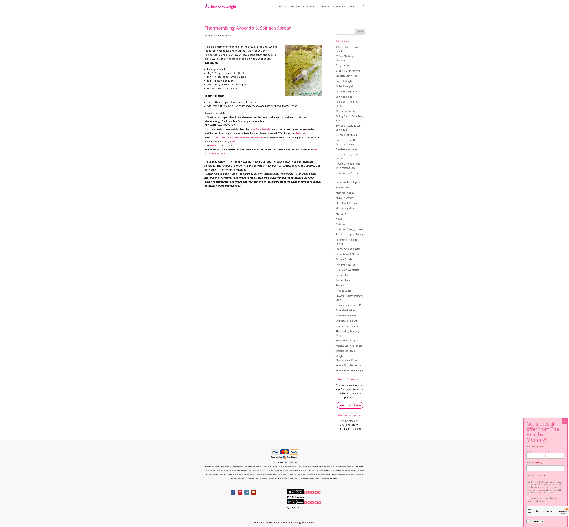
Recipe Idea (342, 275)
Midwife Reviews (345, 198)
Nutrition (341, 224)
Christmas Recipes (346, 111)
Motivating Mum (345, 208)
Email (534, 462)
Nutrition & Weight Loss (349, 229)
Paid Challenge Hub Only (349, 234)
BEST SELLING (223, 137)
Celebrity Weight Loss (348, 91)
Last (548, 451)
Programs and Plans (301, 6)
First (528, 451)
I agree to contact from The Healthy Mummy (543, 499)
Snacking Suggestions (348, 326)
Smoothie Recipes (346, 310)
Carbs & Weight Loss (347, 86)
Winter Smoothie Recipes (350, 370)
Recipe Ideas (343, 280)
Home (282, 6)
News (339, 218)
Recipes (208, 35)
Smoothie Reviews (346, 315)
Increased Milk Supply (348, 182)
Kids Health (342, 187)
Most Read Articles (346, 203)
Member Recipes (345, 192)
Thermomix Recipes (222, 35)
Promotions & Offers (347, 254)
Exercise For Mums (346, 134)
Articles (338, 6)
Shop (323, 6)
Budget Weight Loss (347, 81)
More (352, 6)
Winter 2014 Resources (348, 365)
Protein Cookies (344, 259)
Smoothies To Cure (346, 320)
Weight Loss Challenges (349, 345)
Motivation (342, 213)
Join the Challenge (350, 405)
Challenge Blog (344, 96)
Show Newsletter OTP (348, 305)
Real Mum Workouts (347, 269)
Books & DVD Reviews (348, 70)
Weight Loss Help (345, 350)
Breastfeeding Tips (346, 75)
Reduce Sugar (343, 290)
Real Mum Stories (345, 264)
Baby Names (343, 65)
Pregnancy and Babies (348, 249)
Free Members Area (346, 149)
